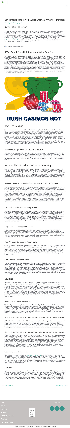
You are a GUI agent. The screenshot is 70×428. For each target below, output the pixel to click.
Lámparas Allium (7, 422)
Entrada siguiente (62, 385)
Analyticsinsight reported (34, 355)
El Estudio (4, 412)
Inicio (3, 406)
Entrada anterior (7, 385)
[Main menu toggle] (66, 6)
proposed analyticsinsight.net (12, 39)
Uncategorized (9, 23)
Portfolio (4, 409)
